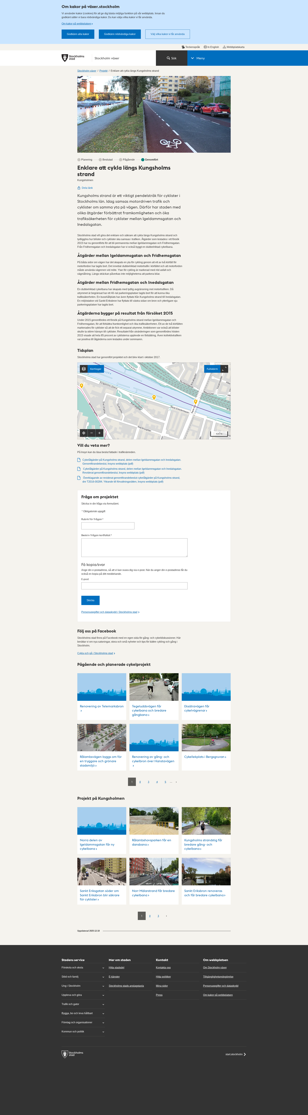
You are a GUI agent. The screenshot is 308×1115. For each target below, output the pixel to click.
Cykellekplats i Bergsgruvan (204, 757)
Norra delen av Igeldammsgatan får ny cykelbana (97, 844)
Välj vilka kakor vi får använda (168, 34)
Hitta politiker (163, 976)
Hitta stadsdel (116, 967)
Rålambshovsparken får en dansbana (151, 842)
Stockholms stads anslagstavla (126, 985)
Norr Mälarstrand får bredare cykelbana (153, 893)
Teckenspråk (192, 47)
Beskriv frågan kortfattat (96, 535)
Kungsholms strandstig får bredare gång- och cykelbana (203, 844)
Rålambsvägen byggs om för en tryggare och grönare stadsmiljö (101, 761)
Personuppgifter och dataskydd (220, 985)
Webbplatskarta (235, 47)
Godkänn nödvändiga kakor (120, 34)
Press (159, 995)
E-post (85, 579)
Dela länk (87, 188)
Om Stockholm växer (215, 967)
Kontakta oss (163, 967)
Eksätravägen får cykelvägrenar (196, 708)
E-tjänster (114, 976)
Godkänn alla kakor (78, 34)
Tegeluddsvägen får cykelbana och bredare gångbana (149, 710)
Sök (173, 58)
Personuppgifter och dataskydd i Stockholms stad (109, 612)
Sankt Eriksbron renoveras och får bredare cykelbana (204, 893)
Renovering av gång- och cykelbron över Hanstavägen (153, 759)
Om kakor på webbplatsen (76, 23)
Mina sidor (162, 985)
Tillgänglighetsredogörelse (218, 976)
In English (213, 47)
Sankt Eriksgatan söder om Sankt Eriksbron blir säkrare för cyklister (100, 895)
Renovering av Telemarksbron (102, 706)
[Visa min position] (84, 433)
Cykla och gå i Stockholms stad (95, 653)
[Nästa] (176, 782)
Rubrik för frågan (92, 519)
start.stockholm (234, 1054)
